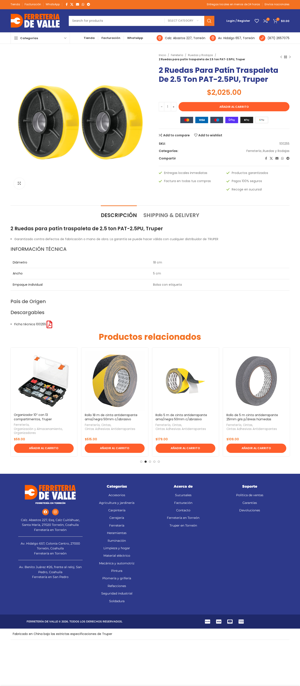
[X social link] (72, 4)
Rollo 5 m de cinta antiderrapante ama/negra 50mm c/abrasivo (181, 417)
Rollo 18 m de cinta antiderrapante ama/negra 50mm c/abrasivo (111, 417)
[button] (44, 448)
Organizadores (25, 433)
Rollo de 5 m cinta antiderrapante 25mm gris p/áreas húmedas (252, 417)
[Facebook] (45, 512)
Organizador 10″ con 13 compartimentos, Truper (33, 417)
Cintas (106, 425)
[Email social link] (77, 4)
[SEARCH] (209, 21)
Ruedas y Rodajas (200, 55)
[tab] (119, 213)
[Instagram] (55, 512)
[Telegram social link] (88, 4)
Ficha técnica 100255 (30, 324)
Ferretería (177, 55)
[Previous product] (281, 57)
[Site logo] (35, 20)
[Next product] (290, 57)
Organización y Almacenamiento (38, 429)
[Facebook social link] (66, 4)
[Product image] (44, 381)
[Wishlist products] (256, 20)
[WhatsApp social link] (83, 4)
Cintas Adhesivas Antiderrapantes (110, 429)
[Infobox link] (181, 38)
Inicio (162, 55)
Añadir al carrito (234, 107)
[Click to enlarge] (19, 183)
